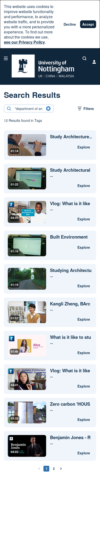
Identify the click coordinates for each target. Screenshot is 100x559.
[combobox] (28, 108)
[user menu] (94, 62)
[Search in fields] (48, 108)
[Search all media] (84, 58)
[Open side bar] (6, 58)
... (71, 136)
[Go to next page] (61, 469)
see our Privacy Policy (24, 42)
